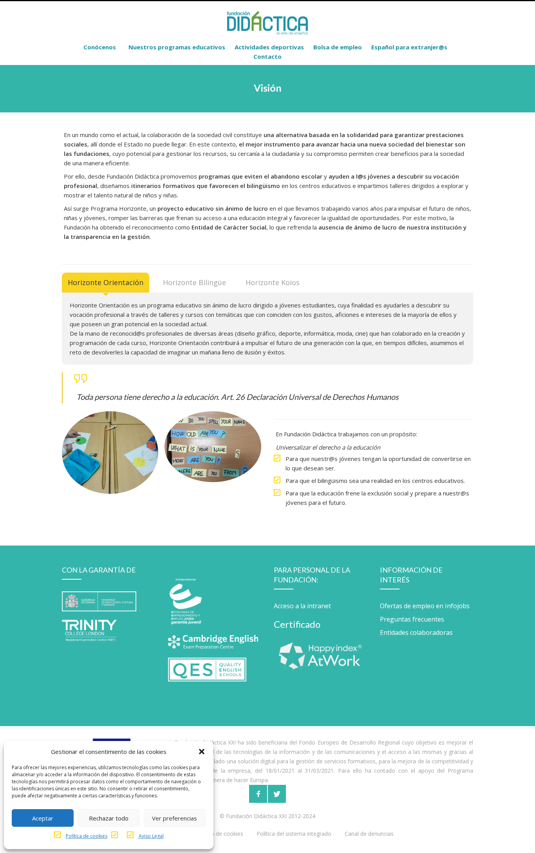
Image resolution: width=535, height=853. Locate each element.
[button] (202, 751)
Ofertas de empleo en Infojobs (425, 606)
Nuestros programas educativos (176, 47)
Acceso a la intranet (302, 606)
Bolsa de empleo (337, 47)
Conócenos (99, 47)
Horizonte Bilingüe (194, 282)
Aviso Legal (151, 836)
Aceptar (42, 818)
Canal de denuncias (369, 833)
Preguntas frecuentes (412, 619)
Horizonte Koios (273, 282)
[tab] (105, 283)
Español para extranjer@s (409, 47)
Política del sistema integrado (294, 833)
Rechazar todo (108, 818)
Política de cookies (86, 836)
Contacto (267, 56)
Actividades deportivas (269, 47)
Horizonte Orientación (105, 282)
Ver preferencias (174, 818)
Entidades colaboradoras (416, 632)
